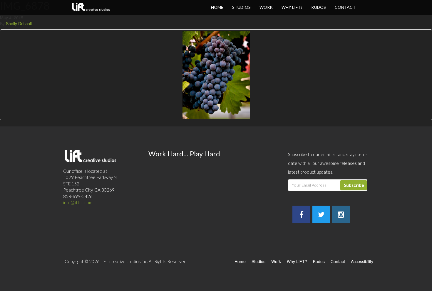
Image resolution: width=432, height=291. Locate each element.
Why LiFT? (292, 7)
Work (266, 7)
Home (217, 7)
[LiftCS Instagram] (341, 215)
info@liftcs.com (77, 202)
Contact (345, 7)
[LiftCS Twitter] (321, 215)
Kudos (318, 7)
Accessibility (362, 261)
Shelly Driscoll (19, 23)
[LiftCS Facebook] (301, 215)
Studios (241, 7)
